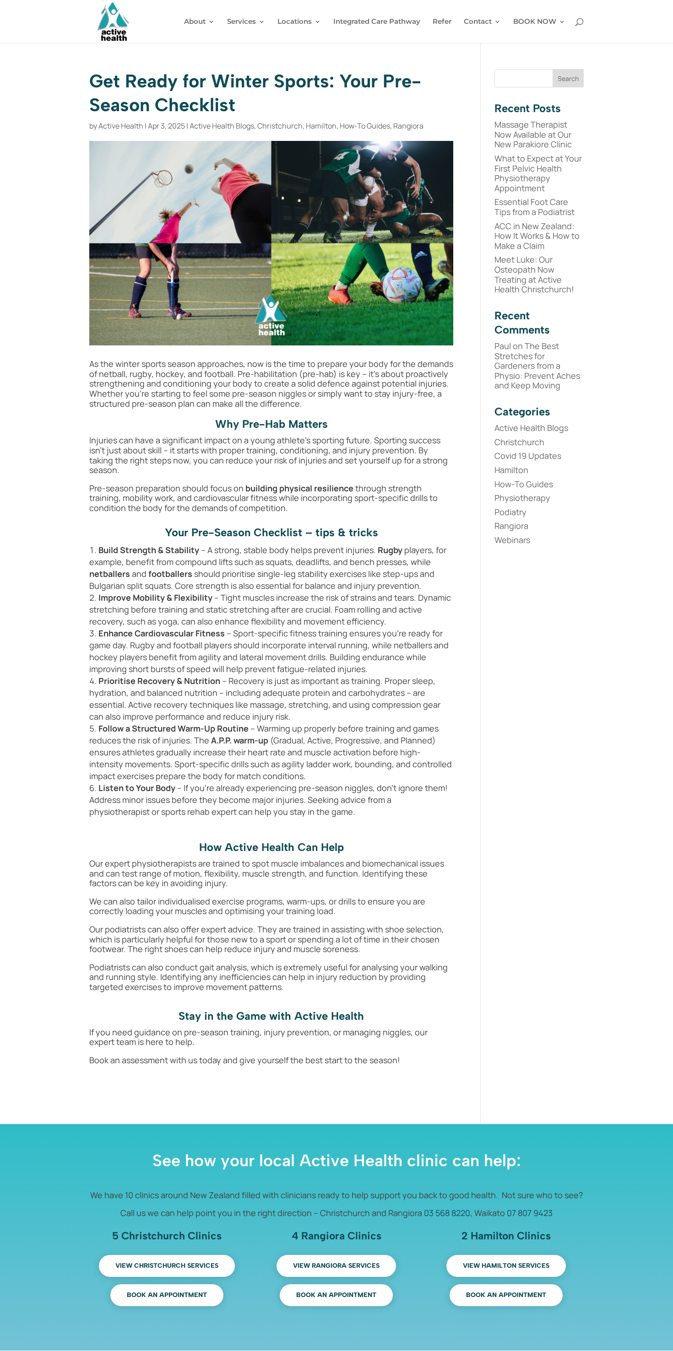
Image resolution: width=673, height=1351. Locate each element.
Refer (442, 22)
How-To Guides (365, 126)
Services (241, 22)
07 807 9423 (530, 1212)
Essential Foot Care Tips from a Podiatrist (534, 206)
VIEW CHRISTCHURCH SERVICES (166, 1266)
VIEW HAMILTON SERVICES (506, 1266)
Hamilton (321, 126)
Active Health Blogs (222, 126)
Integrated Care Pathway (376, 22)
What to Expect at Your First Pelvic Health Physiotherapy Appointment (538, 173)
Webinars (512, 539)
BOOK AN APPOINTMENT (167, 1295)
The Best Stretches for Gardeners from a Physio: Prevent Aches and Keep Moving (537, 365)
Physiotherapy (522, 497)
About (195, 22)
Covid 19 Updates (527, 455)
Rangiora (408, 126)
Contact (478, 22)
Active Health (120, 126)
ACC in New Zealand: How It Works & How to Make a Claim (537, 236)
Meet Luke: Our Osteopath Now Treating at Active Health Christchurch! (534, 274)
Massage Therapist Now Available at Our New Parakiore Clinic (533, 134)
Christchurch (280, 126)
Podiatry (510, 511)
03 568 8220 (447, 1212)
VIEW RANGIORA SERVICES (336, 1266)
